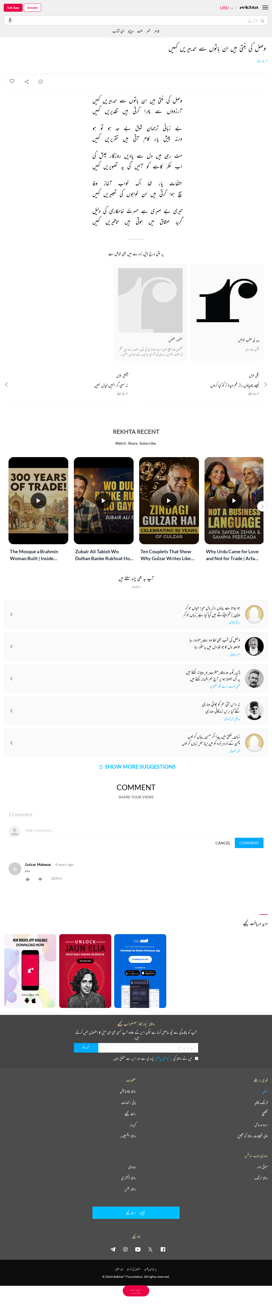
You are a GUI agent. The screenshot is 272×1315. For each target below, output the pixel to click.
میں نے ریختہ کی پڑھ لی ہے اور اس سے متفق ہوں (152, 1058)
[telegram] (113, 1249)
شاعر (157, 30)
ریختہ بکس (130, 1189)
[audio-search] (10, 20)
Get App (13, 8)
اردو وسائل (261, 1125)
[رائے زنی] (40, 81)
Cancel (222, 843)
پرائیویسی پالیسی (163, 1058)
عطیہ (265, 1091)
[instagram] (125, 1249)
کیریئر (133, 1125)
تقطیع (265, 1114)
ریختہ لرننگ (261, 1178)
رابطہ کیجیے (130, 1114)
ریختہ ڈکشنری (128, 1178)
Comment (249, 843)
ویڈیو (130, 30)
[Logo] (249, 8)
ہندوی (132, 1167)
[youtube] (138, 1249)
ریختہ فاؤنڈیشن (128, 1091)
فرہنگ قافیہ (261, 1102)
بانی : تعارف (128, 1102)
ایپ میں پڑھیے (136, 1290)
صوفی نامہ (262, 1167)
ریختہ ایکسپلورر (128, 1136)
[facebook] (163, 1249)
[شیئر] (26, 81)
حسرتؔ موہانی (262, 61)
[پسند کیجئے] (11, 81)
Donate (32, 8)
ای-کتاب (118, 30)
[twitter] (150, 1249)
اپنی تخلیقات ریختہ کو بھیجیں (252, 1136)
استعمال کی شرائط (134, 1269)
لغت (140, 30)
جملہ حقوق (119, 1269)
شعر (148, 30)
